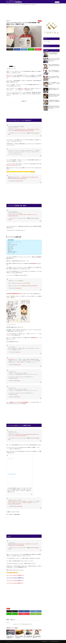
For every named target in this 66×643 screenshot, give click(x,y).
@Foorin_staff (32, 171)
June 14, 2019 (19, 288)
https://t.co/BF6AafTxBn (12, 178)
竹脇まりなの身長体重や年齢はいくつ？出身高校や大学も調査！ (53, 53)
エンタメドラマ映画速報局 (14, 2)
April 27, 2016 (18, 364)
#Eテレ (14, 501)
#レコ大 (34, 177)
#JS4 (32, 129)
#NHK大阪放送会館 (15, 130)
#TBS (37, 177)
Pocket (14, 66)
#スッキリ (34, 543)
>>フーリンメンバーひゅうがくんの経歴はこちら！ (15, 575)
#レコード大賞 (30, 177)
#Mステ (26, 285)
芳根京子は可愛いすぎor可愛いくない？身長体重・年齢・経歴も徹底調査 (53, 101)
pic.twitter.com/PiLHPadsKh (29, 130)
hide (25, 101)
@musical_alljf (10, 359)
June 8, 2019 (20, 506)
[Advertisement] (33, 12)
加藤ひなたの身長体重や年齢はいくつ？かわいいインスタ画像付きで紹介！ (53, 71)
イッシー (8, 622)
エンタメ (8, 608)
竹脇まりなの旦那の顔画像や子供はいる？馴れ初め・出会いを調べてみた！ (53, 65)
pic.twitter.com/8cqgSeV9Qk (19, 545)
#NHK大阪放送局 (21, 130)
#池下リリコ (21, 129)
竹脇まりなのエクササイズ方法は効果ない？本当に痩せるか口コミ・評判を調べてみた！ (53, 59)
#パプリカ (34, 129)
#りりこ (26, 214)
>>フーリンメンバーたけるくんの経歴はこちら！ (15, 580)
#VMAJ (9, 545)
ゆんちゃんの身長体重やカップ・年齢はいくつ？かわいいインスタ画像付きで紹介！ (53, 83)
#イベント (35, 214)
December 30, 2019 (20, 180)
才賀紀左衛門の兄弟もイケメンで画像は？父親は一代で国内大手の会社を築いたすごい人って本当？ (53, 95)
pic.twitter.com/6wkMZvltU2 (16, 503)
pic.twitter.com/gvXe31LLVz (32, 285)
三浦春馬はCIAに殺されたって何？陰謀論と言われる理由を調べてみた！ (53, 89)
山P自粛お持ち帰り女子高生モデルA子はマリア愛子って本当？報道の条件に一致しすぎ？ (54, 107)
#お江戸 (30, 501)
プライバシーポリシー (9, 641)
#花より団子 (29, 502)
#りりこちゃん (26, 129)
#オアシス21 (15, 435)
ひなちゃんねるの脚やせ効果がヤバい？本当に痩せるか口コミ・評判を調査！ (53, 77)
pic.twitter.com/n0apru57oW (13, 215)
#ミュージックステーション (19, 283)
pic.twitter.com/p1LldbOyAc (21, 435)
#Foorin (30, 129)
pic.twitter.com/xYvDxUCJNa (21, 178)
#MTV (37, 543)
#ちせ (14, 502)
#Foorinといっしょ (26, 501)
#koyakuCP (13, 545)
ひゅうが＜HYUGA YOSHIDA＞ (12, 493)
